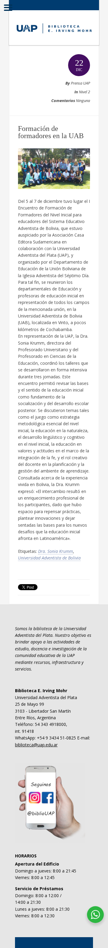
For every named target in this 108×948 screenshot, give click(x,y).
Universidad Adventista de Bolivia (49, 558)
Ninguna (83, 100)
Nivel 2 (84, 91)
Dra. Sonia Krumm (55, 551)
